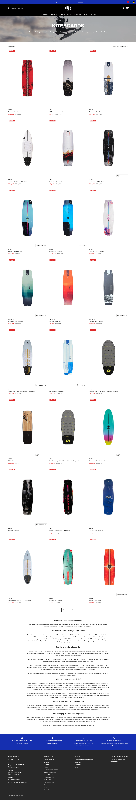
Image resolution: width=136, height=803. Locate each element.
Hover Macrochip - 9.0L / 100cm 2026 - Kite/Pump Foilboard (65, 461)
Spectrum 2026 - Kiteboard (96, 321)
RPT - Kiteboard (12, 461)
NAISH (10, 109)
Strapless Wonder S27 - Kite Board (17, 181)
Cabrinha (30, 651)
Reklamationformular (49, 777)
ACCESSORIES (77, 14)
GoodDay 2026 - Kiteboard (96, 251)
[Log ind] (123, 8)
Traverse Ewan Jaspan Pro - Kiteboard (59, 530)
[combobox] (22, 8)
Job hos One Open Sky (50, 772)
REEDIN (91, 179)
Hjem (9, 18)
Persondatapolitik (48, 774)
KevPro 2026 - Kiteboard (15, 251)
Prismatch (80, 2)
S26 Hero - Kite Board (14, 112)
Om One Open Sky (49, 759)
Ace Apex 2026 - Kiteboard (56, 391)
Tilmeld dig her (114, 761)
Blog (45, 787)
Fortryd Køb (47, 790)
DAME (69, 14)
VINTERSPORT (44, 14)
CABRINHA (92, 109)
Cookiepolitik (47, 780)
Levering (46, 762)
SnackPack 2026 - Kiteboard (97, 461)
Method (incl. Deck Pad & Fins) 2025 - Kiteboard (21, 391)
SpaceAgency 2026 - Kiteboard (97, 181)
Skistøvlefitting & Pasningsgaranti (84, 759)
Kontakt (46, 767)
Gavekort (77, 767)
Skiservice (78, 762)
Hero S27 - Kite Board (95, 600)
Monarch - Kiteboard (13, 530)
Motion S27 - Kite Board (55, 181)
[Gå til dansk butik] (128, 2)
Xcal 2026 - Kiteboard (55, 321)
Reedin (28, 659)
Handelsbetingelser (49, 782)
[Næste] (72, 610)
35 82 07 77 (89, 743)
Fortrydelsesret (48, 785)
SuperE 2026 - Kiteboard (55, 251)
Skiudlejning (78, 764)
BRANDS (86, 14)
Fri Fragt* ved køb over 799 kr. (28, 2)
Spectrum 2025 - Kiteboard (96, 112)
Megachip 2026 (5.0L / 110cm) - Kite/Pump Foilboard (103, 391)
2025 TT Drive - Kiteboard (96, 530)
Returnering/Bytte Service (51, 769)
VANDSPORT (54, 14)
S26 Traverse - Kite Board (56, 112)
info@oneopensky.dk (85, 745)
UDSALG (93, 14)
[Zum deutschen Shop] (134, 2)
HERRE (63, 14)
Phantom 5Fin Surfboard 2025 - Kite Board (19, 600)
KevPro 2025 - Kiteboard (55, 600)
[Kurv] (127, 8)
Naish (30, 665)
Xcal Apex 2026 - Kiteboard (15, 321)
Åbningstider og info (13, 767)
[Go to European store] (131, 2)
